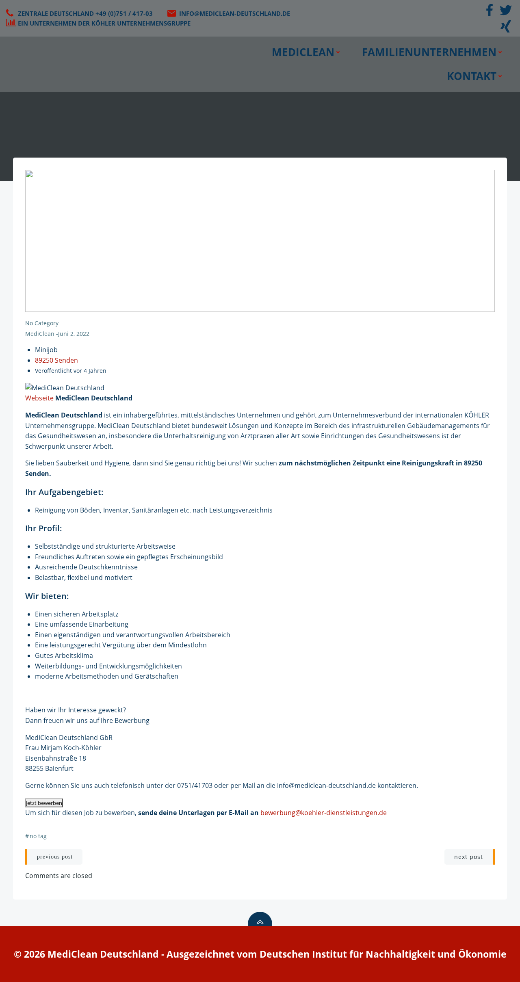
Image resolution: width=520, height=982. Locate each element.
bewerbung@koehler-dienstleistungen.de (323, 812)
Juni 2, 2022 (73, 333)
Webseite (39, 398)
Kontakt (471, 76)
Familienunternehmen (429, 52)
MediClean (303, 52)
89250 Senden (56, 360)
